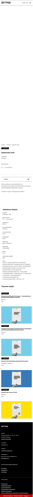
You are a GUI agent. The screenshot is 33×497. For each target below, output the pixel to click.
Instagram (4, 470)
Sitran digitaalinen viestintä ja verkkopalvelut (14, 493)
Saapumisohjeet (6, 439)
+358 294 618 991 (6, 450)
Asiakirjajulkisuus (6, 491)
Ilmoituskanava (5, 487)
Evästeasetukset (6, 485)
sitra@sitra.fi (5, 458)
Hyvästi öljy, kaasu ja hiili (9, 392)
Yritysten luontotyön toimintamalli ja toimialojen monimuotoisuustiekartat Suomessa (16, 329)
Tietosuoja (4, 484)
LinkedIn (4, 468)
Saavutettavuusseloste (8, 489)
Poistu (26, 496)
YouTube (3, 472)
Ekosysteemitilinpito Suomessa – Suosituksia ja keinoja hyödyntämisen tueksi (16, 297)
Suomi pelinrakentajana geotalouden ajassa (14, 361)
